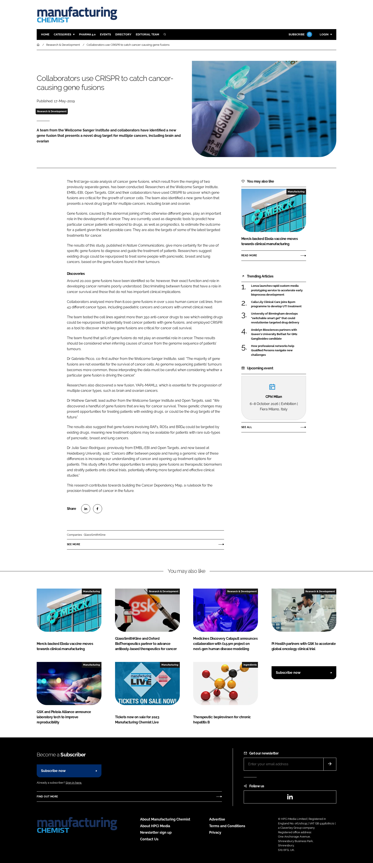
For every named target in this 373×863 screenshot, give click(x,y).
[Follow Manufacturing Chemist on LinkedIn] (289, 798)
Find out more (47, 796)
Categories (62, 34)
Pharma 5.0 (87, 34)
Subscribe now (288, 673)
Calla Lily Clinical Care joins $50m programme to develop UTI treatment (276, 304)
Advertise (217, 819)
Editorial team (147, 34)
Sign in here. (74, 782)
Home (45, 34)
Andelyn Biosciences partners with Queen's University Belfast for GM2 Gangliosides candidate (274, 334)
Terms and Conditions (227, 826)
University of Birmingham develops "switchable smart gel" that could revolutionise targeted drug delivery (275, 318)
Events (105, 34)
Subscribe (297, 34)
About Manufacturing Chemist (165, 819)
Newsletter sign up (156, 832)
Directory (123, 34)
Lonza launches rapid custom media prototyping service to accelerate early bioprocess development (277, 290)
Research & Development (51, 111)
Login (324, 34)
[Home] (38, 44)
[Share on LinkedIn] (85, 508)
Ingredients (250, 664)
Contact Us (149, 839)
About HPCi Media (155, 826)
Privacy (215, 832)
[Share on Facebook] (97, 508)
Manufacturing (296, 191)
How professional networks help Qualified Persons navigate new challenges (272, 350)
